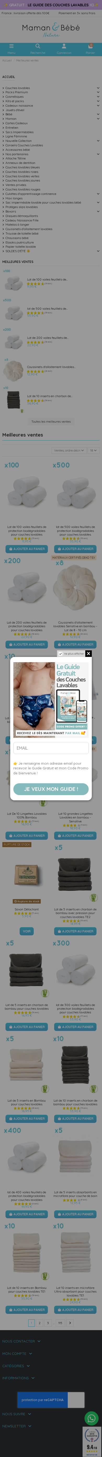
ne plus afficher (74, 653)
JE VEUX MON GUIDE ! (51, 789)
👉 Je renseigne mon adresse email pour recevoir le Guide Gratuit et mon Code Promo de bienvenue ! (50, 768)
